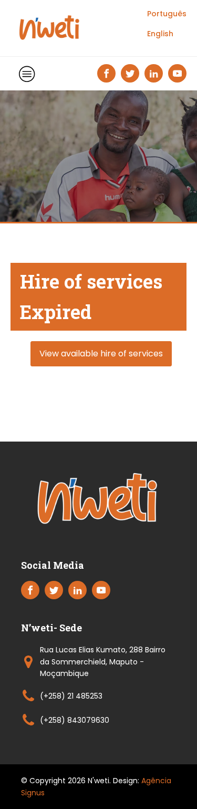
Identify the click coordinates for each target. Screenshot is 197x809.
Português (166, 13)
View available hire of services (101, 353)
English (160, 33)
